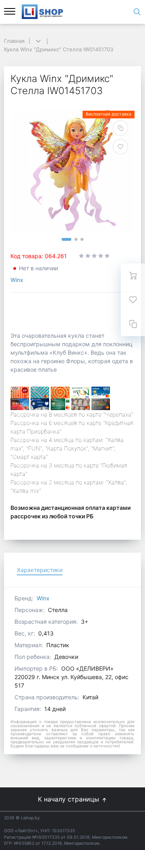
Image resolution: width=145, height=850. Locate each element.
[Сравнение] (133, 324)
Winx (16, 279)
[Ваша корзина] (133, 275)
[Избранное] (133, 300)
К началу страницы (69, 799)
